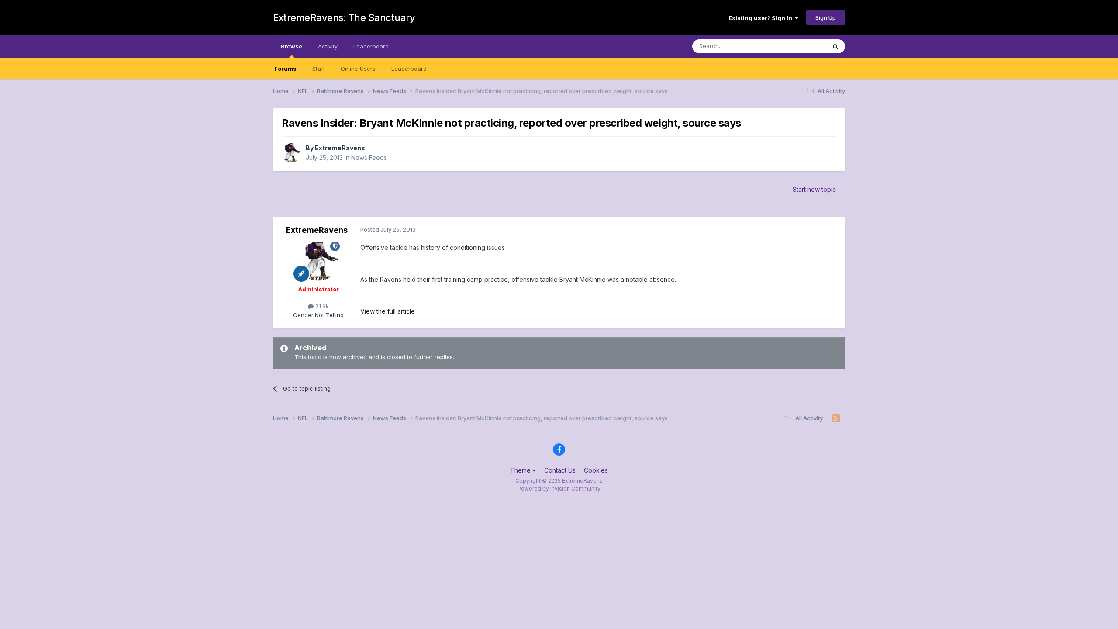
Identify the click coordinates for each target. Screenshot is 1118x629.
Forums (285, 68)
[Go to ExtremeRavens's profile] (291, 152)
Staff (318, 68)
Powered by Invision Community (559, 488)
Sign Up (825, 17)
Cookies (596, 470)
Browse (291, 46)
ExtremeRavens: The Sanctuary (344, 17)
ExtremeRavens (340, 148)
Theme (521, 470)
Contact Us (560, 470)
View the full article (387, 311)
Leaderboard (409, 68)
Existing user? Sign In (761, 17)
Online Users (358, 68)
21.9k (321, 306)
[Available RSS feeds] (836, 418)
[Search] (835, 46)
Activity (328, 46)
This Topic (800, 46)
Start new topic (814, 189)
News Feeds (369, 157)
